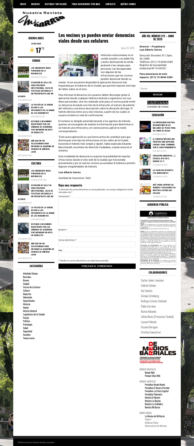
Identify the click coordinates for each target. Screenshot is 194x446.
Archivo (35, 4)
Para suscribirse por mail (86, 4)
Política (26, 321)
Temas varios (29, 338)
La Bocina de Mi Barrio (155, 416)
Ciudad (26, 283)
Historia (26, 304)
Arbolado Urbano (30, 273)
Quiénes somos (128, 4)
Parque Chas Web (152, 375)
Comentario (64, 196)
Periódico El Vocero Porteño (157, 388)
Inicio (23, 4)
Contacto (110, 4)
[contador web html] (158, 103)
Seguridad (27, 331)
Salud (25, 328)
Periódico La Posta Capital (157, 391)
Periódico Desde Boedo (155, 384)
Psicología (27, 324)
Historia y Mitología (56, 4)
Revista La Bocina (153, 401)
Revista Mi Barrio (152, 407)
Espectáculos (29, 300)
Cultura (26, 290)
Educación (27, 297)
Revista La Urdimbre (154, 404)
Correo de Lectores (31, 287)
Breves (26, 280)
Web (60, 250)
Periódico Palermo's (153, 394)
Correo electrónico (67, 240)
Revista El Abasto (152, 397)
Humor (26, 307)
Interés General (30, 311)
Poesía (26, 317)
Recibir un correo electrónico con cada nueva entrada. (85, 261)
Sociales (26, 334)
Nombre (62, 230)
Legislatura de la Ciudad (34, 314)
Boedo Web (150, 372)
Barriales (27, 277)
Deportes (27, 294)
